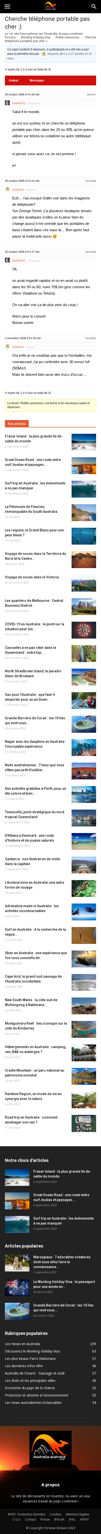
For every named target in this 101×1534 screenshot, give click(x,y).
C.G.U (16, 1519)
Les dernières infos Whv (24, 1365)
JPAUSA (59, 1519)
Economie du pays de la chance (30, 1387)
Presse (45, 1519)
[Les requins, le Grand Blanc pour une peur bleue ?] (84, 536)
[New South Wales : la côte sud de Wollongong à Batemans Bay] (84, 1005)
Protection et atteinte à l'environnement (36, 1395)
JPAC (72, 1519)
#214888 (91, 181)
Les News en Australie (22, 1343)
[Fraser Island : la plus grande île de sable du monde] (84, 442)
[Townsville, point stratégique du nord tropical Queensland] (84, 818)
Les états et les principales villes (30, 1380)
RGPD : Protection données (26, 1514)
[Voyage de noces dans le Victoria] (84, 583)
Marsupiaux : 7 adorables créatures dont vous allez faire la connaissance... (61, 1262)
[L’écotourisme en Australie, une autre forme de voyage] (84, 888)
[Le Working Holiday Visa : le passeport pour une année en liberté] (17, 1287)
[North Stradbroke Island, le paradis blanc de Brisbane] (84, 677)
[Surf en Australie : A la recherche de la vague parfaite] (84, 935)
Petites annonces (67, 37)
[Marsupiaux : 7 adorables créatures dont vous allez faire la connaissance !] (17, 1263)
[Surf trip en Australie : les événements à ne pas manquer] (84, 489)
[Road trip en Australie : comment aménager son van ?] (84, 1123)
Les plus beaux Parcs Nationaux (30, 1358)
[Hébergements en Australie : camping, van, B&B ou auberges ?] (84, 1052)
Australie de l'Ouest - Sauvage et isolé (35, 1373)
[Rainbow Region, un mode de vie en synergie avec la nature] (84, 1099)
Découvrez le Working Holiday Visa (32, 1351)
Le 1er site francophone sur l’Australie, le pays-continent (44, 34)
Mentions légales (77, 1514)
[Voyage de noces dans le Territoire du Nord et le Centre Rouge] (84, 559)
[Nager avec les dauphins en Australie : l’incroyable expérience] (84, 747)
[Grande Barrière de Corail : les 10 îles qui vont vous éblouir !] (84, 724)
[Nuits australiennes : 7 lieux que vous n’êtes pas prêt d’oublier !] (84, 771)
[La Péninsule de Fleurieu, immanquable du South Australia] (84, 512)
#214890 (91, 338)
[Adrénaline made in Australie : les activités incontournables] (84, 912)
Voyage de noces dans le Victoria (32, 577)
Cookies (55, 1514)
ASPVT (84, 1519)
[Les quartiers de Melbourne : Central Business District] (84, 606)
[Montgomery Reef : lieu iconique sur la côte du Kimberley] (84, 1029)
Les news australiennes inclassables (33, 1402)
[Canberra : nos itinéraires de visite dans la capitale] (84, 865)
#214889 (91, 252)
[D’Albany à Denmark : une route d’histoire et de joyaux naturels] (84, 841)
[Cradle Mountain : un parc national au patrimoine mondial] (84, 1076)
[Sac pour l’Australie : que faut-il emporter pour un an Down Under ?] (84, 700)
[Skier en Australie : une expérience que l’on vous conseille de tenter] (84, 958)
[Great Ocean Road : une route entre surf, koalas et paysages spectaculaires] (84, 465)
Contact (30, 1519)
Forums (10, 37)
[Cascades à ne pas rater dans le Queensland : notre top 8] (84, 653)
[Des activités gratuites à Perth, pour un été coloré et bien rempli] (84, 794)
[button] (94, 6)
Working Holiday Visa (35, 37)
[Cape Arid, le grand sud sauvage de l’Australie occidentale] (84, 982)
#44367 (91, 94)
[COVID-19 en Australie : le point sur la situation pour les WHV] (84, 630)
